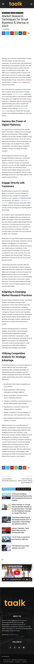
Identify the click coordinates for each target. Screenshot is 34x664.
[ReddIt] (24, 33)
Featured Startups (4, 498)
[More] (29, 33)
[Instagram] (15, 647)
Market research (18, 94)
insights (13, 13)
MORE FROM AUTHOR (23, 489)
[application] (17, 572)
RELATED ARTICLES (9, 489)
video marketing (19, 13)
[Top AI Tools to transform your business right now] (6, 539)
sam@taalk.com (13, 634)
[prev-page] (3, 555)
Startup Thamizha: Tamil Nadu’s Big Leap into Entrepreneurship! (20, 530)
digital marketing (6, 13)
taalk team (6, 29)
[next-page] (6, 555)
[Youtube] (23, 647)
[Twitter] (8, 33)
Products (4, 541)
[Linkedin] (20, 33)
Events (3, 522)
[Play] (4, 579)
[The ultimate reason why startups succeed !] (6, 548)
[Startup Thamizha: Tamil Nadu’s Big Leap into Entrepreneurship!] (6, 530)
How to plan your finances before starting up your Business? (25, 480)
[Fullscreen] (30, 579)
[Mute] (27, 579)
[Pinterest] (12, 33)
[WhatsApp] (16, 33)
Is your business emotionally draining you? (9, 480)
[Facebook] (3, 33)
